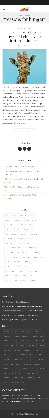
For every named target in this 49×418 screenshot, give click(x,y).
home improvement (13, 248)
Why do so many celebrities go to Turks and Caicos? (22, 311)
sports (8, 276)
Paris (25, 262)
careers (9, 229)
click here (15, 401)
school (22, 271)
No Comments (29, 45)
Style (17, 276)
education (27, 229)
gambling (9, 243)
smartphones (33, 271)
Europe (24, 234)
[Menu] (4, 8)
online (17, 262)
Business (18, 220)
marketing (38, 257)
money (8, 262)
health (19, 243)
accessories (11, 215)
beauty (8, 220)
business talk (11, 224)
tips (32, 276)
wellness (32, 280)
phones (26, 266)
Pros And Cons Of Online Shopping (19, 166)
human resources (30, 248)
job (30, 252)
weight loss (20, 280)
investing (21, 252)
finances (19, 238)
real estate (11, 271)
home (28, 243)
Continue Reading (24, 131)
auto (32, 215)
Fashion (34, 234)
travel (8, 280)
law (36, 252)
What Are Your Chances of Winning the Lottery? (20, 315)
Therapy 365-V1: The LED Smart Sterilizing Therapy (22, 306)
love (16, 257)
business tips (27, 224)
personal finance (13, 266)
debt (18, 229)
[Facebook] (20, 149)
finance (9, 238)
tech (25, 276)
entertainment (11, 234)
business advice (32, 220)
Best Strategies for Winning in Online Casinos (19, 319)
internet (9, 252)
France (29, 238)
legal (8, 257)
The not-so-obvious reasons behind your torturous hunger (24, 36)
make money (26, 257)
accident (23, 215)
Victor (17, 45)
